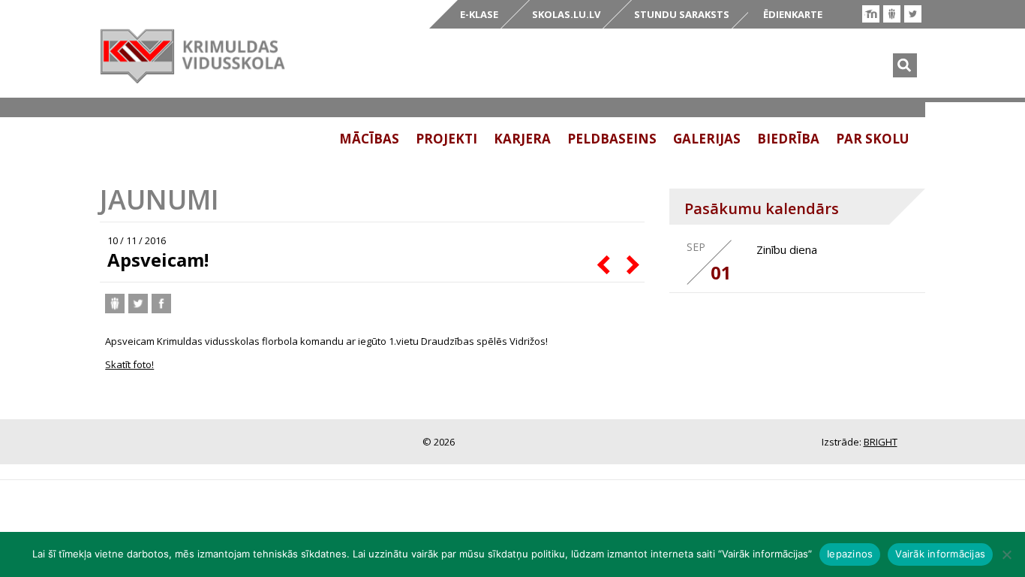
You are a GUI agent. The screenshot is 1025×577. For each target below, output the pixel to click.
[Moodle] (870, 14)
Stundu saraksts (681, 14)
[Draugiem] (891, 14)
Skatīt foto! (129, 364)
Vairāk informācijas (940, 554)
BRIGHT (880, 442)
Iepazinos (850, 554)
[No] (1006, 554)
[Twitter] (912, 14)
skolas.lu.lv (566, 14)
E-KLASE (479, 14)
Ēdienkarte (792, 14)
